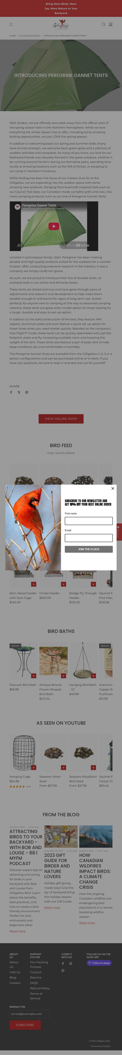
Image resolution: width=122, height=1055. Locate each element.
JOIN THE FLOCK (88, 549)
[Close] (113, 488)
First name (71, 513)
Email (68, 530)
